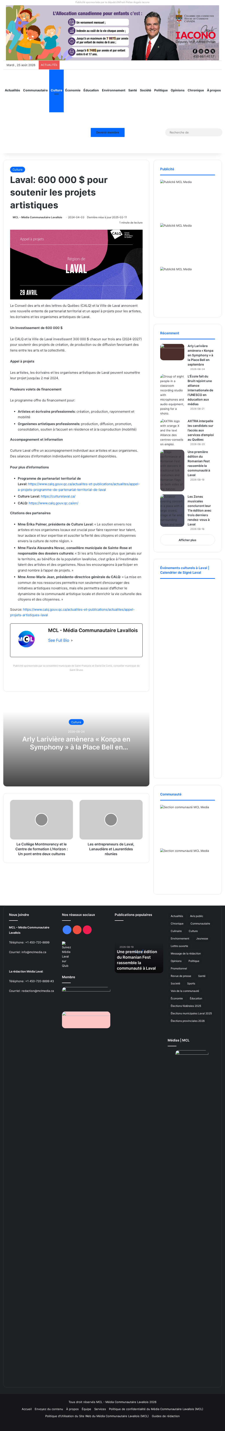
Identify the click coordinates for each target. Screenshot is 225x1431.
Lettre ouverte (179, 946)
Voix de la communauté (185, 991)
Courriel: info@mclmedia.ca (27, 952)
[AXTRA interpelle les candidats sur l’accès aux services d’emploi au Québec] (172, 433)
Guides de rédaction (166, 1416)
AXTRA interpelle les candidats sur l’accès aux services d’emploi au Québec (201, 430)
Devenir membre (107, 132)
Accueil (27, 1409)
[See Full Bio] (71, 640)
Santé (132, 90)
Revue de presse (181, 976)
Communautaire (35, 90)
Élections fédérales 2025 (186, 1006)
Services (100, 1409)
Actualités (12, 90)
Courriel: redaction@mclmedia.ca (31, 991)
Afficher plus (187, 540)
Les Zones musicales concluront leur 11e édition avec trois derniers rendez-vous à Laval (199, 510)
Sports (191, 983)
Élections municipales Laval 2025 (191, 1013)
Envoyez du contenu (49, 1409)
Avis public (196, 916)
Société (145, 90)
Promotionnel (179, 968)
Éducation (91, 90)
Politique (161, 90)
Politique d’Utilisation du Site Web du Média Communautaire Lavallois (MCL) (97, 1416)
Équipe (86, 1409)
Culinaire (176, 931)
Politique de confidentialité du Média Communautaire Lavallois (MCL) (156, 1409)
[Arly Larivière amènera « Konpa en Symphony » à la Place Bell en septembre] (172, 352)
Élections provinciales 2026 (188, 1020)
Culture (56, 90)
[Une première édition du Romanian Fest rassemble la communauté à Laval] (172, 470)
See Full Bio (58, 640)
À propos (214, 90)
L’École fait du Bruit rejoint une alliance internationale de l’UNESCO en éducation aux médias (200, 390)
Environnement (113, 90)
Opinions (178, 90)
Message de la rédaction (186, 953)
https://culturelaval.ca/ (58, 496)
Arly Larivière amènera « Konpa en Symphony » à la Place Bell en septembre (76, 747)
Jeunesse (202, 938)
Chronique (196, 90)
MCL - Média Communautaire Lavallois (37, 217)
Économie (72, 90)
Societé (175, 983)
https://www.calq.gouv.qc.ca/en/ (53, 503)
